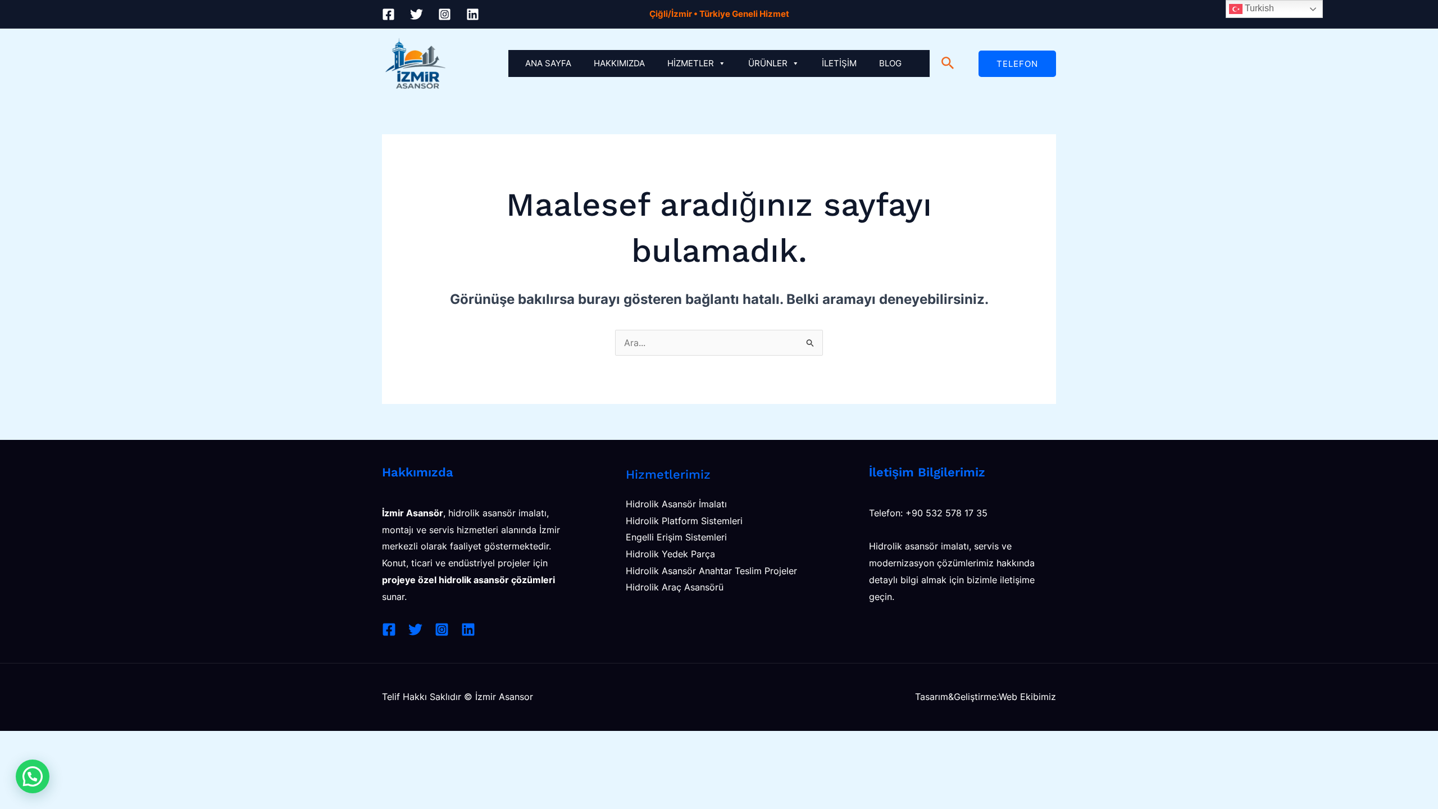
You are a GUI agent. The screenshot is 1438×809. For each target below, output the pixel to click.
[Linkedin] (472, 14)
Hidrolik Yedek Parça (670, 554)
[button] (948, 63)
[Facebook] (388, 14)
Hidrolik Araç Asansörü (674, 587)
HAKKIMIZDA (619, 63)
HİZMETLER (690, 63)
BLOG (890, 63)
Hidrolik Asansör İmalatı (676, 504)
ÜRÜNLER (768, 63)
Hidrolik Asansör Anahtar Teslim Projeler (711, 570)
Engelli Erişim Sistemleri (676, 537)
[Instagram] (444, 14)
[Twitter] (416, 14)
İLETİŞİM (839, 63)
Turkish (1258, 8)
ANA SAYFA (548, 63)
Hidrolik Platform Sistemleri (684, 520)
